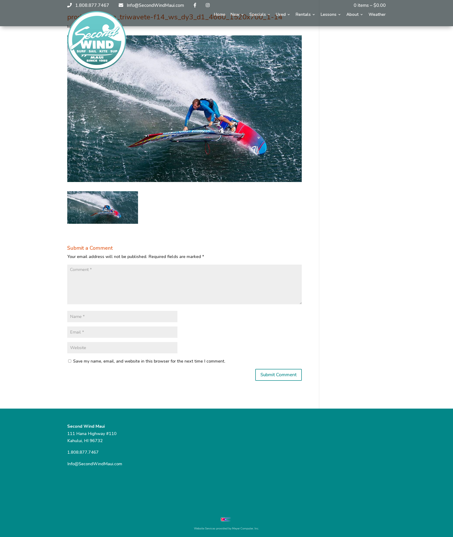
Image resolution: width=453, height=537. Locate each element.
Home (219, 15)
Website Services (204, 528)
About (352, 15)
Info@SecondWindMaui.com (94, 464)
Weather (377, 15)
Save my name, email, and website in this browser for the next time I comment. (149, 361)
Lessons (328, 15)
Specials (257, 15)
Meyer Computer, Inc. (245, 528)
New (235, 15)
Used (281, 15)
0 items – (370, 5)
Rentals (303, 15)
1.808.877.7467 (83, 452)
